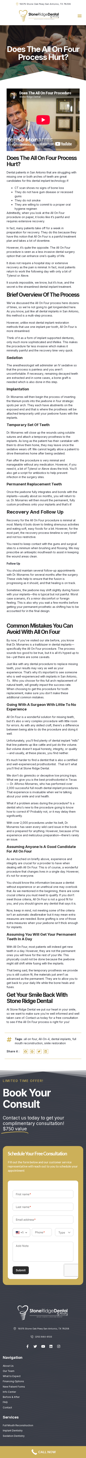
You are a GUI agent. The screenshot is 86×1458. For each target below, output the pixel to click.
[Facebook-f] (27, 1346)
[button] (79, 16)
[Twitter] (35, 1346)
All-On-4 (44, 1039)
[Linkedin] (50, 1346)
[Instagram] (58, 1346)
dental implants (61, 1039)
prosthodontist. (46, 764)
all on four (30, 1039)
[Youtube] (43, 1346)
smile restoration (55, 1043)
